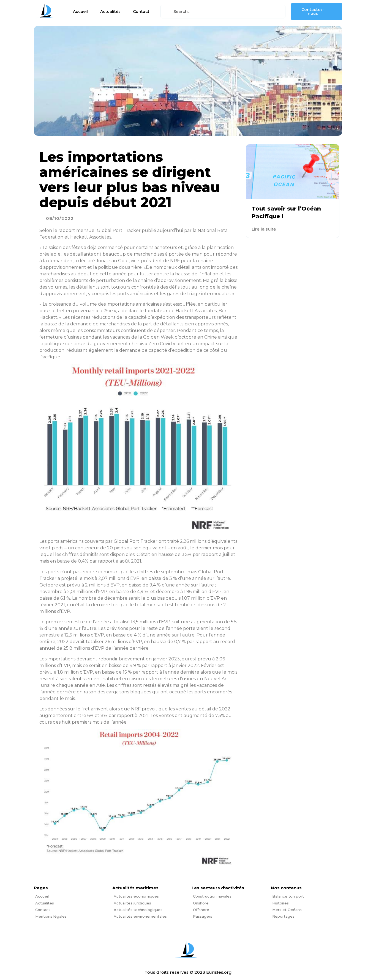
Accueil (80, 11)
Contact (141, 11)
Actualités (110, 11)
